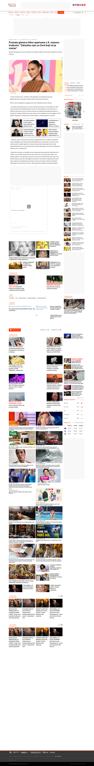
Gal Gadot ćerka (22, 298)
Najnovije (67, 82)
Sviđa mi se (43, 329)
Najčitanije (72, 82)
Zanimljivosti (45, 12)
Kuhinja (28, 12)
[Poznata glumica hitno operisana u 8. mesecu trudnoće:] (35, 76)
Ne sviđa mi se (55, 329)
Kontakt (15, 760)
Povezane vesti (12, 596)
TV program (11, 14)
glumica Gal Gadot (32, 298)
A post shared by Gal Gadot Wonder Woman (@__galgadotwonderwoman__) (29, 231)
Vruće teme (12, 302)
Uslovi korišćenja (58, 756)
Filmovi (22, 14)
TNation (83, 763)
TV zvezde (18, 14)
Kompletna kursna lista (79, 422)
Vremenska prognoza (69, 399)
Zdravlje (17, 12)
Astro (39, 12)
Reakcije (78, 82)
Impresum (11, 760)
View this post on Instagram (17, 210)
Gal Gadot (11, 298)
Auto (56, 12)
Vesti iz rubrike (12, 624)
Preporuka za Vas (13, 273)
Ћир (82, 4)
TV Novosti (60, 12)
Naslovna (10, 12)
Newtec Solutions (77, 763)
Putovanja (34, 12)
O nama (52, 756)
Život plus (22, 12)
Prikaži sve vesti (68, 95)
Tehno (51, 12)
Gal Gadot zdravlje (41, 298)
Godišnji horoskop (76, 124)
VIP (16, 298)
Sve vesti (66, 176)
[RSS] (84, 176)
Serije (27, 14)
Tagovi (10, 294)
